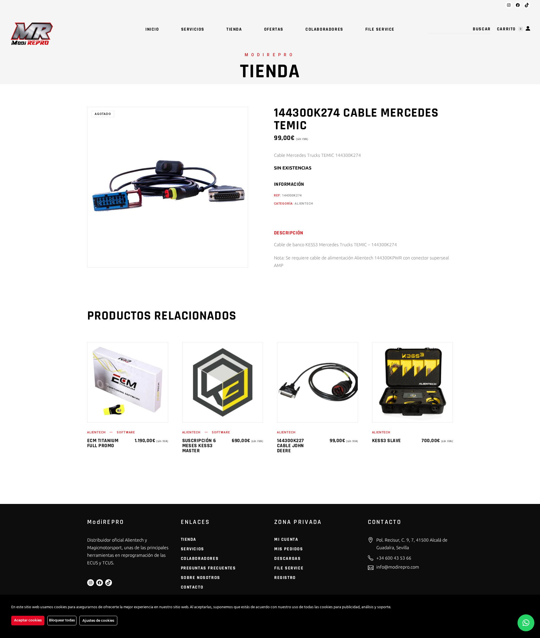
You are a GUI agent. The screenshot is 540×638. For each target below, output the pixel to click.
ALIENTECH (304, 203)
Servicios (192, 549)
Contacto (192, 587)
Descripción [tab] (288, 233)
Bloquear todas (62, 620)
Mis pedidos (288, 549)
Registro (285, 578)
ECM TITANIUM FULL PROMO (102, 443)
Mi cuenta (286, 539)
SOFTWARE (126, 432)
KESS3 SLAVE (386, 440)
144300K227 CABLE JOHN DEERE (290, 445)
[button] (526, 622)
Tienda (189, 539)
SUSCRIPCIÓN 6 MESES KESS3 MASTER (199, 445)
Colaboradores (200, 559)
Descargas (287, 559)
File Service (288, 568)
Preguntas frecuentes (208, 568)
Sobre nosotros (200, 578)
